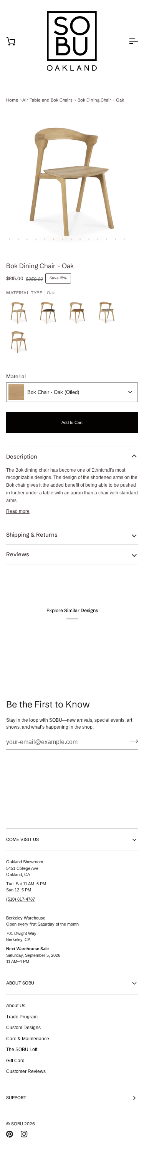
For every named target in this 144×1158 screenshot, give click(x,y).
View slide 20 (97, 239)
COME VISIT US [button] (22, 839)
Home (12, 100)
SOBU (17, 1123)
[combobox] (72, 392)
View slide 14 (44, 239)
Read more (18, 511)
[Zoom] (72, 184)
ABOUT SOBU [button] (20, 983)
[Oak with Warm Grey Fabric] (108, 314)
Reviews (17, 554)
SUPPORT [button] (16, 1097)
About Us (15, 1005)
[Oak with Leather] (79, 314)
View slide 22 (115, 239)
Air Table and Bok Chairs (47, 100)
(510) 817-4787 (20, 899)
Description (21, 456)
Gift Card (15, 1060)
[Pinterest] (9, 1134)
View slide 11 (18, 239)
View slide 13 (35, 239)
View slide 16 (62, 239)
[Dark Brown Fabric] (50, 314)
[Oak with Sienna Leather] (18, 344)
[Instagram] (24, 1134)
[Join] (131, 741)
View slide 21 (106, 239)
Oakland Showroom (24, 861)
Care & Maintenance (27, 1038)
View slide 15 (53, 239)
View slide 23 (124, 239)
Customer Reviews (26, 1071)
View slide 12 (27, 239)
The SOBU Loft (21, 1049)
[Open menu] (126, 41)
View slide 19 (88, 239)
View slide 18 (80, 239)
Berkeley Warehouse (25, 918)
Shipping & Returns (32, 534)
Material (16, 376)
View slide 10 (9, 239)
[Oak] (20, 314)
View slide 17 (71, 239)
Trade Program (22, 1016)
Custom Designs (23, 1027)
